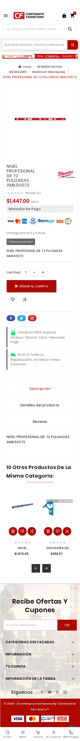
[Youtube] (50, 692)
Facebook (11, 318)
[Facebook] (42, 692)
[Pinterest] (57, 692)
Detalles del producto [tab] (40, 405)
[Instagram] (65, 692)
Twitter (21, 318)
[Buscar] (72, 45)
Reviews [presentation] (40, 421)
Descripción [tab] (40, 388)
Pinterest (32, 318)
